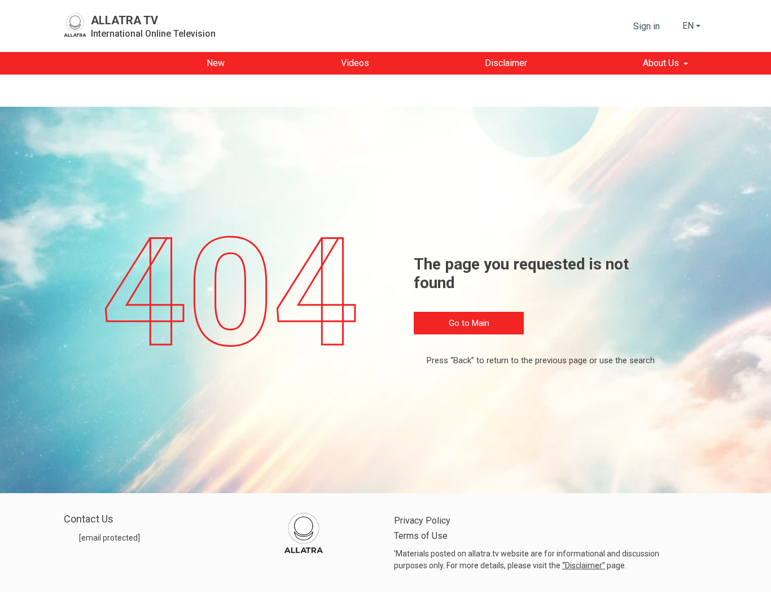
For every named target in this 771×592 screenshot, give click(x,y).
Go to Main (469, 323)
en (688, 25)
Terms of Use (421, 535)
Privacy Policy (422, 520)
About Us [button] (661, 63)
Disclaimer (583, 565)
